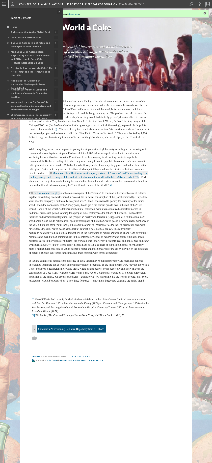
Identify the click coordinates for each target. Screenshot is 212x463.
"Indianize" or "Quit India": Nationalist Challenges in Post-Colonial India (28, 84)
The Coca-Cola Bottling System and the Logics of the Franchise (30, 45)
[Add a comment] (36, 422)
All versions (76, 440)
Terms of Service (66, 444)
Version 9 (36, 440)
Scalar (49, 444)
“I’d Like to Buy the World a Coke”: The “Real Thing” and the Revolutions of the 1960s (32, 72)
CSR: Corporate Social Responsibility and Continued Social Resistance (31, 117)
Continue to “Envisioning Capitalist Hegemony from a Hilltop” (71, 412)
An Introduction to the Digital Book (30, 32)
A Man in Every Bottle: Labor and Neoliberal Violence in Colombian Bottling (29, 93)
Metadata (87, 440)
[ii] (53, 268)
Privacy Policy (81, 444)
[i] (95, 145)
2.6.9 (55, 444)
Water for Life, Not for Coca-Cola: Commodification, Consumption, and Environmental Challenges (31, 106)
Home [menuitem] (14, 27)
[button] (199, 4)
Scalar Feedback (96, 444)
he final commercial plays (47, 276)
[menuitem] (4, 4)
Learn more (74, 13)
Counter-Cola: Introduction (26, 37)
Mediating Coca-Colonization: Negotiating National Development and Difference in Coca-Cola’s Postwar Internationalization (30, 57)
